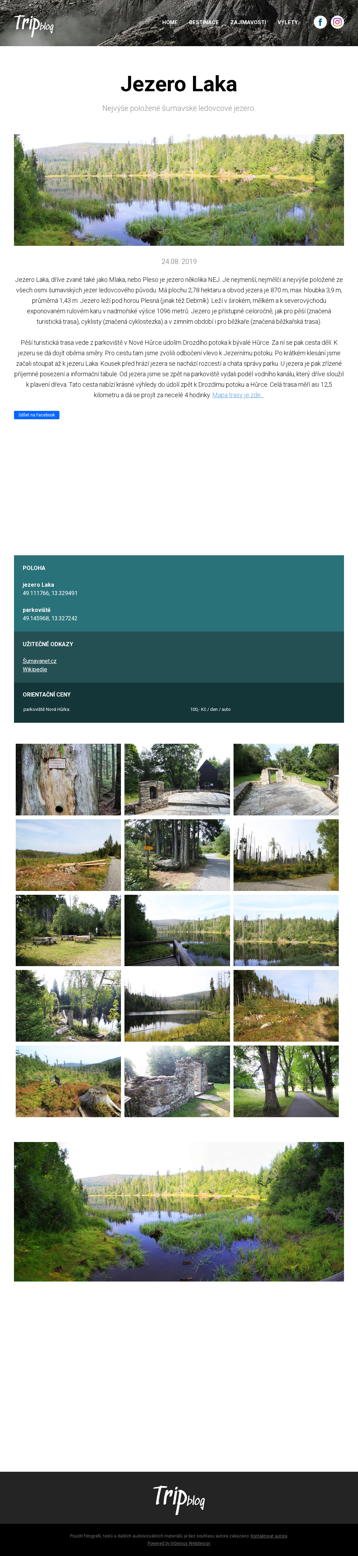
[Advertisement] (179, 1379)
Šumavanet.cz (40, 661)
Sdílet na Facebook (37, 415)
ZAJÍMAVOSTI (248, 22)
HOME (170, 22)
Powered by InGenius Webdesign (179, 1543)
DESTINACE (204, 22)
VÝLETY (288, 22)
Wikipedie (35, 669)
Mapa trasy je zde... (238, 395)
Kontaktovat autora (269, 1536)
